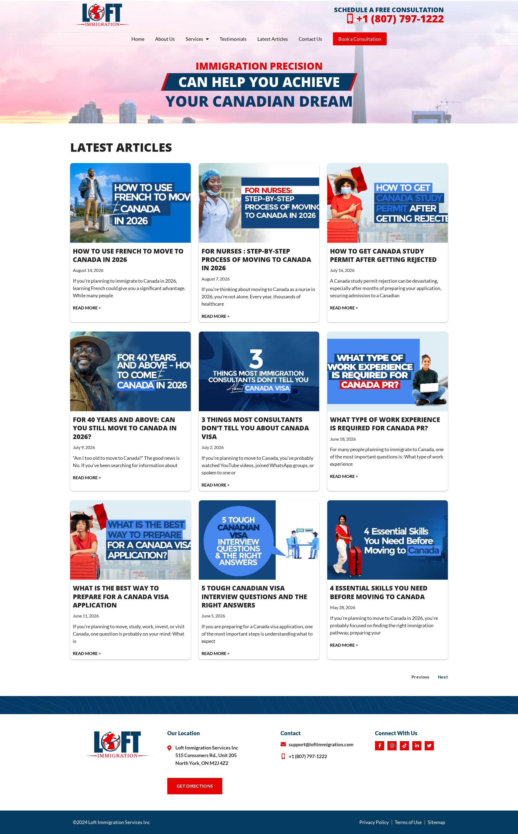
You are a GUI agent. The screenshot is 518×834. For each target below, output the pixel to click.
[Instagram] (392, 745)
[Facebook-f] (379, 745)
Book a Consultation (359, 39)
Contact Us (310, 39)
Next (443, 676)
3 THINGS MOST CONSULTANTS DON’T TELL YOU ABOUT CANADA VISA (255, 428)
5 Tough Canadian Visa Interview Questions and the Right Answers (254, 596)
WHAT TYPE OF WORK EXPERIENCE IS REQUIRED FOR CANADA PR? (385, 423)
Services (194, 39)
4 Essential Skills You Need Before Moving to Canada (379, 592)
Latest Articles (272, 39)
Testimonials (233, 39)
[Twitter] (429, 745)
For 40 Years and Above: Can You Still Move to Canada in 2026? (125, 428)
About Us (165, 39)
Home (137, 39)
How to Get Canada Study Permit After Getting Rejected (383, 255)
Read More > (87, 307)
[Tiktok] (404, 745)
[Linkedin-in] (416, 745)
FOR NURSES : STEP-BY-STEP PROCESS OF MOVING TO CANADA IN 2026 (256, 259)
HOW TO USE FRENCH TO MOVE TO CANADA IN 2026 (128, 255)
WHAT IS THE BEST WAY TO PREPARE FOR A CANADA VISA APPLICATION (121, 596)
